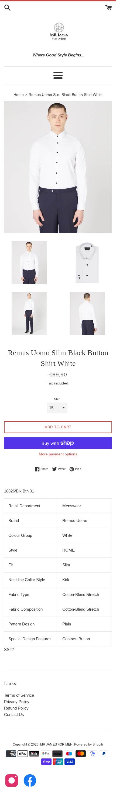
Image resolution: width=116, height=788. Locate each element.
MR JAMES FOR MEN (56, 744)
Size (57, 399)
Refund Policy (16, 708)
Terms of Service (19, 695)
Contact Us (14, 714)
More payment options (58, 454)
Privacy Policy (16, 701)
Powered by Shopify (89, 744)
